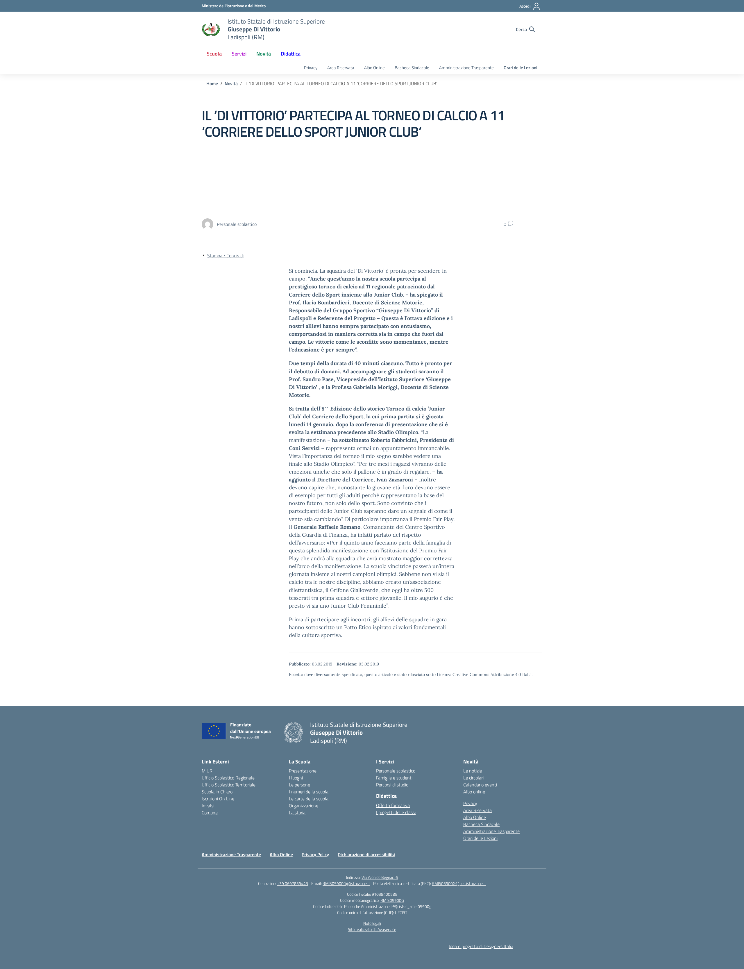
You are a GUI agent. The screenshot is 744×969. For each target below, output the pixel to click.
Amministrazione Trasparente (466, 67)
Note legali (372, 923)
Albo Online (374, 67)
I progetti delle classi (396, 812)
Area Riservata (340, 67)
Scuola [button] (214, 54)
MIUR (207, 770)
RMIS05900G (392, 900)
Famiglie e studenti (394, 777)
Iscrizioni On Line (218, 798)
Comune (210, 812)
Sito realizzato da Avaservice (372, 929)
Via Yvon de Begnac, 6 (380, 877)
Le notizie (472, 770)
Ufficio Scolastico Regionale (228, 777)
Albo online (474, 791)
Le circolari (473, 777)
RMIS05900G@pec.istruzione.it (459, 883)
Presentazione (302, 770)
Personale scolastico (395, 770)
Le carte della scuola (308, 798)
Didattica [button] (291, 54)
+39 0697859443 (292, 883)
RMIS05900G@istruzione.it (346, 883)
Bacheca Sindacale (412, 67)
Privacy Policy (315, 854)
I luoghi (296, 777)
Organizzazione (303, 805)
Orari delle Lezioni (520, 67)
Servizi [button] (239, 54)
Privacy (310, 67)
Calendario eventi (480, 784)
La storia (297, 812)
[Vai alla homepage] (211, 29)
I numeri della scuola (308, 791)
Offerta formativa (393, 805)
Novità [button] (263, 54)
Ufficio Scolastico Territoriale (228, 784)
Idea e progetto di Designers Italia (481, 946)
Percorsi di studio (392, 784)
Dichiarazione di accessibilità (366, 854)
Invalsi (208, 805)
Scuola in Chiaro (217, 791)
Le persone (299, 784)
